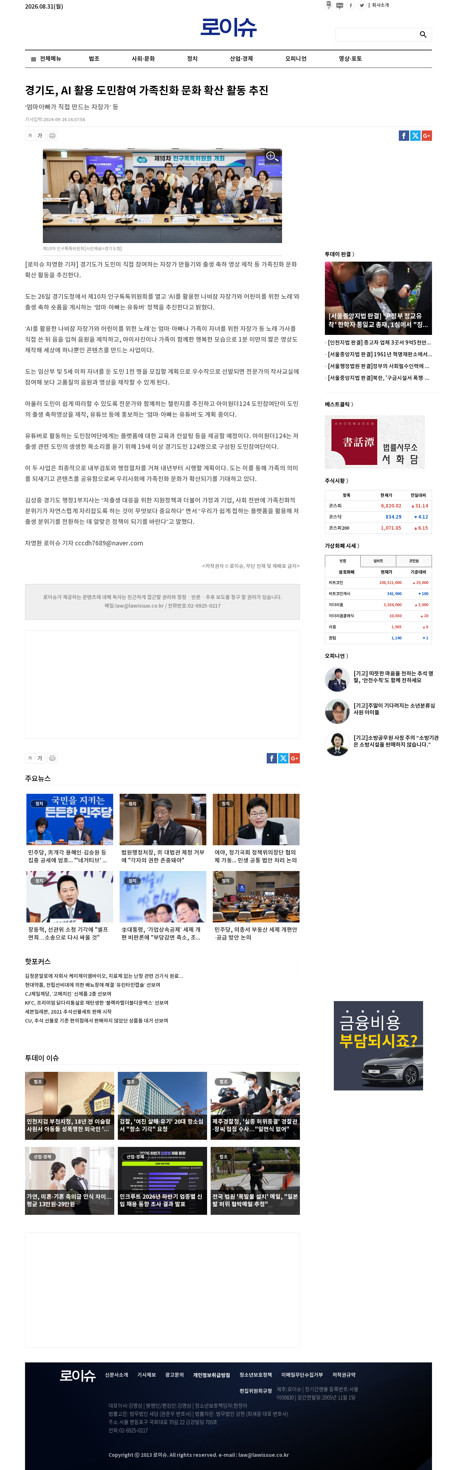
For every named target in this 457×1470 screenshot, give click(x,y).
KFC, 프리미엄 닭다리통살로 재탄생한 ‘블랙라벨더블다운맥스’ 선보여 (97, 1003)
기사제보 (146, 1375)
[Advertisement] (96, 683)
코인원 (414, 561)
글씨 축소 (30, 135)
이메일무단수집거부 (302, 1375)
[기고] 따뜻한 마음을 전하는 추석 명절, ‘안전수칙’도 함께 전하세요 (393, 677)
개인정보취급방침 (211, 1375)
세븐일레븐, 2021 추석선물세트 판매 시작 (68, 1012)
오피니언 (296, 59)
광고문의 (174, 1375)
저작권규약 (344, 1375)
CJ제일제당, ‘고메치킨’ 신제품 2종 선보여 (68, 994)
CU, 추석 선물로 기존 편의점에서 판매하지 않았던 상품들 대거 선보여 (96, 1021)
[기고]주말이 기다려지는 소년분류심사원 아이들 (394, 709)
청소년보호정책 (256, 1375)
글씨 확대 (40, 135)
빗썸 (343, 561)
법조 (94, 59)
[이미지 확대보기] (273, 157)
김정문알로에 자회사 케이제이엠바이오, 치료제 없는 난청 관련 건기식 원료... (104, 976)
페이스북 (404, 135)
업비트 (378, 561)
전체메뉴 (50, 59)
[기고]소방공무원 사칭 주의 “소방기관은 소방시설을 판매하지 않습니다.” (396, 741)
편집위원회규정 (256, 1391)
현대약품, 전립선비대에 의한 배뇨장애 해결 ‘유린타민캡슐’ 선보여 (92, 985)
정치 (192, 59)
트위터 (415, 135)
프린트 (52, 135)
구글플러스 (427, 135)
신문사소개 (116, 1375)
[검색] (425, 34)
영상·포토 (350, 59)
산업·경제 (241, 59)
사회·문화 (143, 59)
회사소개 (378, 5)
